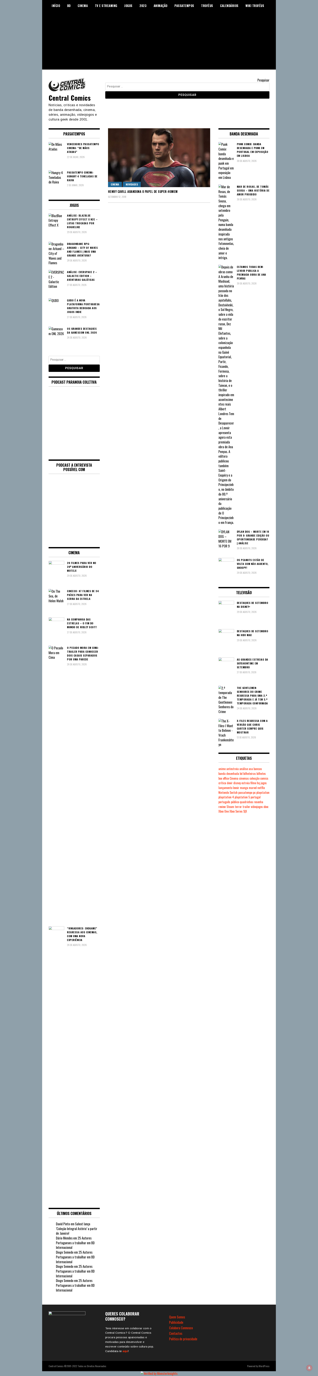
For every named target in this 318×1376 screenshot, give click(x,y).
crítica (222, 783)
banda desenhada (228, 773)
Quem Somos (177, 1317)
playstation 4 (226, 797)
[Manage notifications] (309, 1368)
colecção (254, 778)
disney (237, 783)
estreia (245, 783)
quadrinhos (246, 802)
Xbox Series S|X (238, 811)
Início (56, 5)
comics (264, 778)
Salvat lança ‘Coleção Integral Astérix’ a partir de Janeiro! (76, 1228)
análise (243, 769)
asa (251, 769)
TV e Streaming (106, 5)
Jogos (128, 5)
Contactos (175, 1333)
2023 (142, 5)
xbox (266, 806)
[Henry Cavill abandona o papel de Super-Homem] (159, 157)
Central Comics (70, 97)
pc (254, 792)
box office (223, 778)
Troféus (207, 5)
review (222, 806)
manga (244, 788)
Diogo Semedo (64, 1252)
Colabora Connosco (181, 1327)
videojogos (257, 806)
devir (230, 783)
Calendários (229, 5)
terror (238, 806)
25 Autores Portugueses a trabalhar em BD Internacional (75, 1243)
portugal (256, 797)
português (224, 802)
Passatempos (184, 5)
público (235, 802)
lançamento (225, 788)
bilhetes (261, 773)
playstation (262, 792)
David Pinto (63, 1223)
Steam (230, 806)
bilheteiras (249, 773)
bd (241, 773)
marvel (253, 788)
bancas (258, 769)
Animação (160, 5)
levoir (236, 788)
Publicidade (176, 1322)
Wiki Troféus (254, 5)
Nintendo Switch (228, 792)
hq (258, 783)
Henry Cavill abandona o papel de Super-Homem (143, 191)
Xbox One (223, 811)
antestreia (232, 769)
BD (69, 5)
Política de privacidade (183, 1338)
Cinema (83, 5)
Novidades (132, 184)
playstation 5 (242, 797)
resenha (258, 802)
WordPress (264, 1366)
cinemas (244, 778)
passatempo (245, 792)
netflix (261, 788)
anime (222, 769)
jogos (264, 783)
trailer (246, 806)
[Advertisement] (159, 44)
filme (253, 783)
